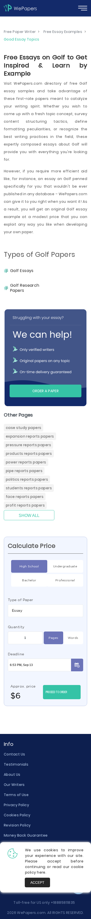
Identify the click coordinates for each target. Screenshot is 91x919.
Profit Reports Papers (25, 505)
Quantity (16, 627)
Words (73, 637)
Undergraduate (65, 566)
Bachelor (29, 580)
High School (29, 566)
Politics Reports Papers (27, 479)
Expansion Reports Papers (30, 436)
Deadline (16, 654)
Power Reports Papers (26, 462)
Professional (65, 580)
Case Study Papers (23, 427)
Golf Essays (22, 270)
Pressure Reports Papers (28, 444)
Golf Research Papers (24, 288)
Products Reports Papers (29, 453)
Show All (29, 515)
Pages (53, 637)
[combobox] (45, 610)
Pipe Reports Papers (24, 470)
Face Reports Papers (24, 496)
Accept (37, 882)
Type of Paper (20, 600)
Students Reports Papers (29, 488)
